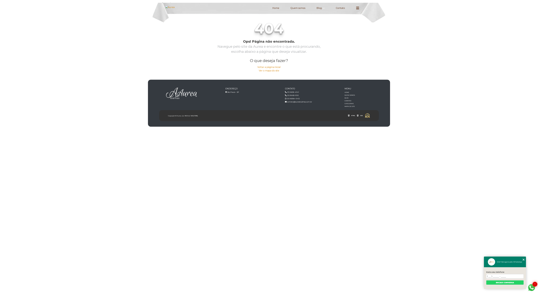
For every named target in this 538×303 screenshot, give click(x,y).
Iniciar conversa (505, 283)
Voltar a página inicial (269, 67)
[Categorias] (357, 8)
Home (275, 8)
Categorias (349, 104)
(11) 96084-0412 (293, 98)
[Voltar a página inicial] (170, 7)
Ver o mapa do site (269, 70)
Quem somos (297, 8)
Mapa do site (350, 106)
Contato (340, 8)
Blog (319, 8)
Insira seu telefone (495, 272)
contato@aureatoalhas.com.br (299, 102)
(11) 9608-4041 (293, 92)
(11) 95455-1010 (293, 95)
